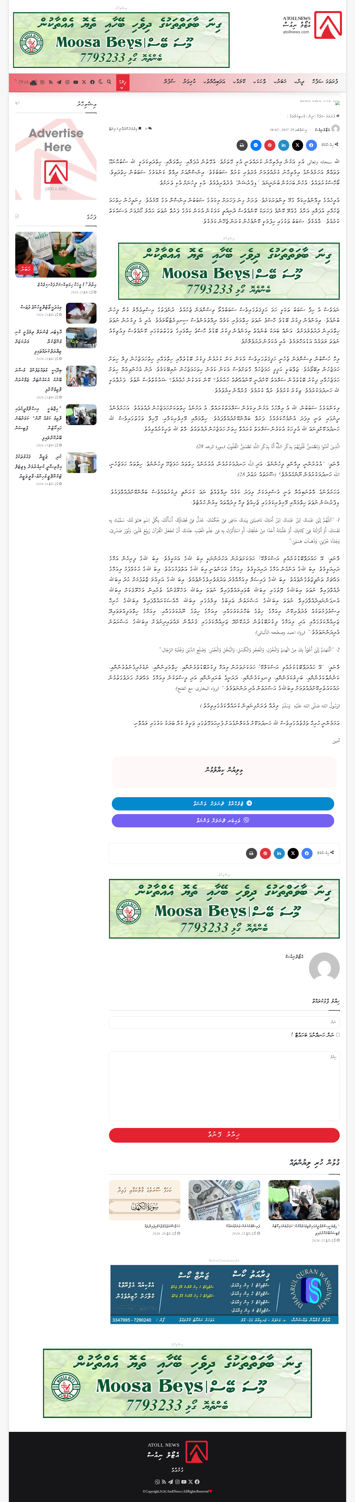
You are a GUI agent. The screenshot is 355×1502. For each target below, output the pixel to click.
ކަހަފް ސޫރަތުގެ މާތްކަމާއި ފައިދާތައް (162, 1226)
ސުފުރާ (170, 82)
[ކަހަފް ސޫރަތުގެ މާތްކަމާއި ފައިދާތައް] (144, 1200)
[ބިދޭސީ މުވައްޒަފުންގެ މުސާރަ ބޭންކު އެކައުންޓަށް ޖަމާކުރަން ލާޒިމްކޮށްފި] (81, 376)
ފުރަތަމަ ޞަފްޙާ (326, 116)
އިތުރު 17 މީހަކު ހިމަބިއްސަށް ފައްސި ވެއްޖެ (67, 285)
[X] (297, 145)
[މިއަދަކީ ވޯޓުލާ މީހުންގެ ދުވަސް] (81, 313)
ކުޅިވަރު (189, 82)
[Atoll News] (312, 25)
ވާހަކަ (261, 82)
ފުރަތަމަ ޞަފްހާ (325, 82)
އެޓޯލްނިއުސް (322, 130)
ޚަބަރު (281, 82)
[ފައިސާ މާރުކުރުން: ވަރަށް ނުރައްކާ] (224, 1200)
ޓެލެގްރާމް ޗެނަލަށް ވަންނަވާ (219, 804)
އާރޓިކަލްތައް (298, 116)
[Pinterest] (269, 145)
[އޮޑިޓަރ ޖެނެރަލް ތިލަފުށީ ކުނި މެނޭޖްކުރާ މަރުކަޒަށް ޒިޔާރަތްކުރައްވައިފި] (81, 337)
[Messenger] (256, 145)
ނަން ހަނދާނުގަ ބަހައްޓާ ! (312, 1035)
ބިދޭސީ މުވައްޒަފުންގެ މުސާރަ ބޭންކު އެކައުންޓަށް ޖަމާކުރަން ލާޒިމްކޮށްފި (38, 380)
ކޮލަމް (240, 82)
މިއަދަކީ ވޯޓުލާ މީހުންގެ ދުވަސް (41, 307)
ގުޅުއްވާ (177, 1470)
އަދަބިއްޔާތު (216, 82)
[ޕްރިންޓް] (242, 145)
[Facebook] (311, 145)
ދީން (301, 82)
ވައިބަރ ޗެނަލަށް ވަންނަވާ (219, 821)
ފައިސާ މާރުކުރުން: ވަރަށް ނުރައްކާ (243, 1226)
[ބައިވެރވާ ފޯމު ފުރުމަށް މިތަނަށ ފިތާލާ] (229, 272)
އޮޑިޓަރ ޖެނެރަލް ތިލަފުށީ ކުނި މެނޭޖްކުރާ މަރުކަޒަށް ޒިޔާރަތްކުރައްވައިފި (38, 341)
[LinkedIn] (283, 145)
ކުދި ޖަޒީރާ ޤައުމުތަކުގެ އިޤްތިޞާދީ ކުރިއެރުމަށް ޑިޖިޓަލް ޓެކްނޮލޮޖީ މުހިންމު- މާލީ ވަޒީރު (38, 466)
